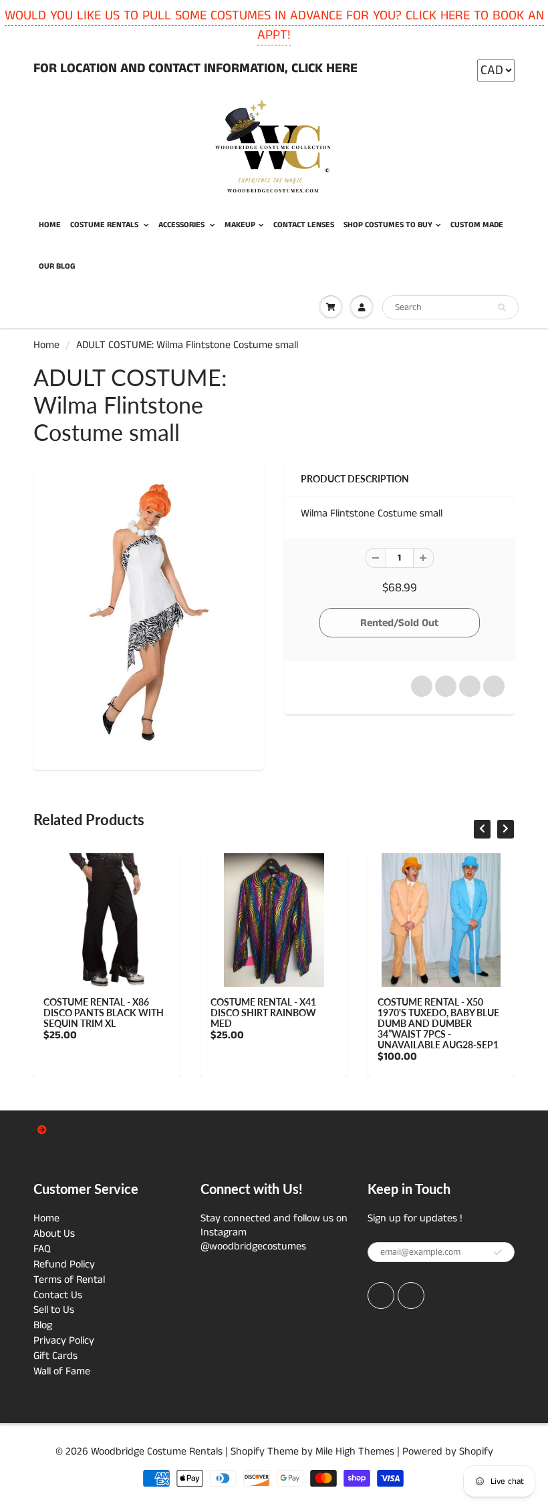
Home (46, 345)
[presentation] (482, 829)
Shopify (248, 1451)
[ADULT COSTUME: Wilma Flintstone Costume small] (148, 614)
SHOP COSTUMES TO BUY (388, 225)
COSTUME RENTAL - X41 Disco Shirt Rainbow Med (263, 1012)
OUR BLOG (57, 266)
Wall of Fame (61, 1371)
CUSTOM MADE (476, 225)
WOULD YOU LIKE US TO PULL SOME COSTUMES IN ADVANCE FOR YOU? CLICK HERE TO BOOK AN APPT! (274, 25)
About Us (54, 1233)
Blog (42, 1325)
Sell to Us (53, 1310)
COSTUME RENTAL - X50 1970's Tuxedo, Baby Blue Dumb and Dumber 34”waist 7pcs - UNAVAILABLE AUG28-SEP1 (438, 1023)
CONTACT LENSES (303, 225)
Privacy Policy (63, 1340)
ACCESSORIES (182, 225)
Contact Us (57, 1295)
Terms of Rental (69, 1280)
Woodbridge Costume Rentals (157, 1451)
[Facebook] (381, 1295)
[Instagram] (411, 1295)
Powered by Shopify (447, 1451)
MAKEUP (240, 225)
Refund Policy (64, 1264)
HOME (50, 225)
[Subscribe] (498, 1252)
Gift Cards (55, 1356)
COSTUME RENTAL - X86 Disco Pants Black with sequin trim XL (103, 1012)
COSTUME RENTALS (105, 225)
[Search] (502, 308)
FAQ (42, 1249)
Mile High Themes (354, 1451)
